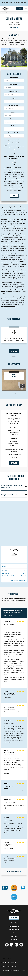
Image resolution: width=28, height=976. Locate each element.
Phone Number (13, 91)
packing (21, 261)
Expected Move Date (14, 133)
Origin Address (13, 105)
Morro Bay (6, 709)
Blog (13, 933)
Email (13, 98)
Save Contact (14, 27)
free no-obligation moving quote (13, 305)
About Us (14, 923)
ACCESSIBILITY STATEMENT (9, 962)
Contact (14, 936)
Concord (12, 709)
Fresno (5, 694)
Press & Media (14, 929)
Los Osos (6, 802)
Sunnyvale (11, 860)
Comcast (14, 438)
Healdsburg (13, 802)
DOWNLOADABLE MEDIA (8, 966)
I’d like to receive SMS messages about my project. (14, 147)
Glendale (6, 624)
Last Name (13, 84)
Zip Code (13, 112)
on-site (8, 263)
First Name (13, 77)
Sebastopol (11, 754)
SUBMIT (14, 195)
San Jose (11, 820)
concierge (13, 212)
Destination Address (14, 119)
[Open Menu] (25, 8)
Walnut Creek (12, 694)
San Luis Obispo (8, 786)
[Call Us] (14, 9)
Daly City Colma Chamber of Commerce (14, 414)
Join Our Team (14, 926)
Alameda (6, 788)
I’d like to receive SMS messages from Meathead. (14, 157)
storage (3, 263)
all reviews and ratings (14, 871)
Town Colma (14, 428)
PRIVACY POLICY (6, 958)
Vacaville (12, 624)
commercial (12, 259)
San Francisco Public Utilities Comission (14, 450)
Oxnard (5, 820)
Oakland (6, 845)
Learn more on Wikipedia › (18, 580)
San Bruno (11, 723)
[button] (12, 356)
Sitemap (14, 939)
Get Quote (19, 9)
